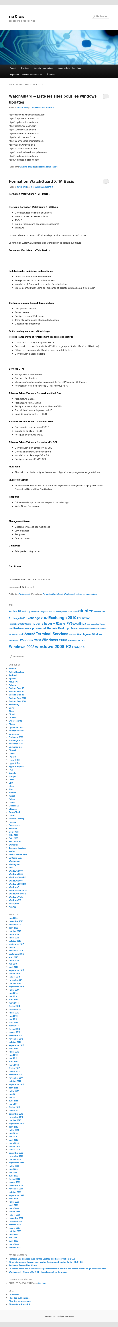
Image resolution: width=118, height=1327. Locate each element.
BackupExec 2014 (64, 611)
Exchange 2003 (17, 618)
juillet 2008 (14, 1201)
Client (75, 612)
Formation (83, 618)
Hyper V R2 (14, 759)
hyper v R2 (52, 623)
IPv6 (11, 769)
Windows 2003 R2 (76, 640)
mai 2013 (13, 1019)
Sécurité (28, 634)
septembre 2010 (16, 1123)
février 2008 (14, 1211)
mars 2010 (14, 1143)
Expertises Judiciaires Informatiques (26, 74)
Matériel (12, 792)
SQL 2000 (13, 834)
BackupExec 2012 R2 (46, 612)
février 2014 (14, 1006)
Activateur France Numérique (23, 1265)
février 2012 (14, 1068)
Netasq (12, 798)
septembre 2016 (16, 953)
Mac (11, 789)
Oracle (12, 802)
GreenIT (12, 753)
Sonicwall (94, 628)
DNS (103, 612)
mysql (12, 795)
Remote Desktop (58, 628)
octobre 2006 (15, 1231)
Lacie (11, 779)
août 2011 (13, 1087)
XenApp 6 (78, 647)
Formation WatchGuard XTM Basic (41, 181)
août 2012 (13, 1048)
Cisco (11, 711)
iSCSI (76, 623)
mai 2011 (13, 1097)
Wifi (11, 867)
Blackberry (14, 704)
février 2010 (14, 1146)
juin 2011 (13, 1094)
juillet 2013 (14, 1012)
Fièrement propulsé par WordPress (59, 1316)
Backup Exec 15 (16, 688)
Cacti (11, 707)
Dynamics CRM (16, 727)
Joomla (12, 772)
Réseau (12, 821)
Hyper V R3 (14, 763)
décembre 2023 (16, 921)
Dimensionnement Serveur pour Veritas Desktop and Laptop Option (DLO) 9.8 (46, 1261)
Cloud (12, 714)
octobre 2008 (15, 1192)
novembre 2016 (16, 950)
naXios (16, 16)
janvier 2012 (14, 1071)
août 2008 (13, 1198)
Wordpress (14, 903)
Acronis (12, 668)
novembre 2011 (16, 1077)
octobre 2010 (15, 1120)
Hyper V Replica (16, 766)
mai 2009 (13, 1172)
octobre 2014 (15, 983)
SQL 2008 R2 (15, 841)
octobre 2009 (15, 1159)
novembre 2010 (16, 1117)
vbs (70, 634)
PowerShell (14, 812)
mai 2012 (13, 1058)
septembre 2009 (16, 1162)
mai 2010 (13, 1136)
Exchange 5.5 (15, 746)
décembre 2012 (16, 1035)
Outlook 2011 (15, 805)
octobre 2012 (15, 1041)
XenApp (12, 906)
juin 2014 (13, 993)
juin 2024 (13, 918)
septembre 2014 (16, 986)
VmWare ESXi (15, 857)
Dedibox (97, 611)
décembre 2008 (16, 1185)
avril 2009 (13, 1175)
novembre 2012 (16, 1038)
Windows (97, 634)
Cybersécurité (15, 720)
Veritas (12, 851)
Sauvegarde (14, 825)
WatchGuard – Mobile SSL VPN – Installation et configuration (38, 1271)
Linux (11, 786)
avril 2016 (13, 966)
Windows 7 (14, 640)
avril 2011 (13, 1100)
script (81, 629)
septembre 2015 (16, 970)
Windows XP (15, 900)
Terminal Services (52, 633)
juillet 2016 (14, 960)
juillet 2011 (14, 1090)
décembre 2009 (16, 1152)
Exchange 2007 (37, 618)
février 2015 (14, 973)
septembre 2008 (16, 1195)
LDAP (11, 782)
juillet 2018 (14, 937)
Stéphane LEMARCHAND (43, 107)
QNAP (12, 815)
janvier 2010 (14, 1149)
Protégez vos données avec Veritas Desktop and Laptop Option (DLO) (42, 1258)
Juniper (12, 776)
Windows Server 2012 (19, 890)
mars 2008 (14, 1208)
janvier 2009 (14, 1182)
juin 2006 (13, 1234)
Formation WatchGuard (53, 594)
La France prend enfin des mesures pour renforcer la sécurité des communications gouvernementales (57, 1268)
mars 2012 (14, 1064)
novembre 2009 (16, 1156)
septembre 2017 (16, 944)
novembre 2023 (16, 924)
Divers (12, 724)
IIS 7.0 (62, 624)
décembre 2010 (16, 1113)
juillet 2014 (14, 989)
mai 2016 (13, 963)
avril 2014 (13, 999)
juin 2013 (13, 1015)
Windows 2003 (54, 639)
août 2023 (13, 927)
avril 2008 (13, 1205)
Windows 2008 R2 (27, 166)
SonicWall (14, 831)
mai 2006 (13, 1237)
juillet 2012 (14, 1051)
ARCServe (13, 681)
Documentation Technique (69, 67)
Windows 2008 (21, 646)
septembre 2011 (16, 1084)
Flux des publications (19, 1297)
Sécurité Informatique (43, 67)
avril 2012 (13, 1061)
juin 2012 (13, 1054)
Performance (22, 628)
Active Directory (19, 611)
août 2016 (13, 957)
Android (13, 675)
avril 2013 (13, 1022)
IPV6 (69, 623)
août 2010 (13, 1126)
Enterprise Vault (16, 730)
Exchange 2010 (62, 617)
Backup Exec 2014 (17, 701)
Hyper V (12, 756)
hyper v (37, 623)
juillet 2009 (14, 1165)
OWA (11, 629)
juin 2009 (13, 1169)
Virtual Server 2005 (18, 854)
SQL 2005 (13, 838)
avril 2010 (13, 1139)
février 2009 (14, 1178)
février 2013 (14, 1028)
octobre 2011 (15, 1081)
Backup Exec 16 (16, 694)
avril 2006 (13, 1240)
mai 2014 (13, 996)
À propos (51, 74)
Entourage (14, 733)
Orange (102, 624)
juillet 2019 (14, 934)
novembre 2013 (16, 1009)
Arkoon (34, 611)
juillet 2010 (14, 1129)
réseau (74, 628)
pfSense (13, 808)
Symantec (13, 844)
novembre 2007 (16, 1221)
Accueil (13, 67)
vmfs (74, 634)
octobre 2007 (15, 1224)
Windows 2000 (30, 640)
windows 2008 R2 (53, 646)
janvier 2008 (14, 1214)
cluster (85, 610)
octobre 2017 (15, 940)
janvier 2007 (14, 1227)
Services (25, 67)
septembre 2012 (16, 1045)
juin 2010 (13, 1133)
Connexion (14, 1294)
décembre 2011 (16, 1074)
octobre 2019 (15, 931)
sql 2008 (102, 629)
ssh (20, 634)
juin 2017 (13, 947)
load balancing (93, 624)
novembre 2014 (16, 979)
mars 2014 (14, 1002)
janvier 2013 (14, 1032)
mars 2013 (14, 1025)
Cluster (12, 717)
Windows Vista (16, 896)
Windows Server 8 (17, 893)
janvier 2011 (14, 1110)
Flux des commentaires (20, 1301)
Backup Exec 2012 (17, 698)
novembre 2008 (16, 1188)
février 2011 (14, 1107)
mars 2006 (14, 1244)
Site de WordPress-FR (19, 1304)
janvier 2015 (14, 976)
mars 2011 (14, 1103)
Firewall (12, 750)
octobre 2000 (15, 1247)
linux (82, 623)
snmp (86, 629)
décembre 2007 (16, 1218)
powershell (39, 628)
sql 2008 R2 (13, 634)
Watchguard (24, 594)
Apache (12, 678)
